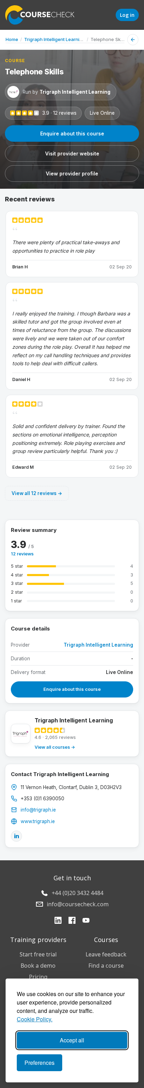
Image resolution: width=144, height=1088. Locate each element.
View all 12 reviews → (37, 493)
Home (12, 39)
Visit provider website (72, 153)
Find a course (106, 965)
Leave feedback (106, 954)
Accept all (72, 1040)
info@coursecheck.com (78, 904)
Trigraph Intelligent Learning (54, 39)
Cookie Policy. (34, 1019)
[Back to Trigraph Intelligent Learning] (132, 39)
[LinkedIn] (16, 836)
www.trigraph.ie (38, 821)
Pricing (38, 977)
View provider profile (72, 173)
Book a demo (38, 965)
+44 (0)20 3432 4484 (77, 893)
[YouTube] (85, 921)
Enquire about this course (72, 133)
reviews (22, 553)
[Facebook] (72, 921)
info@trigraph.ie (38, 810)
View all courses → (55, 747)
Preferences (39, 1063)
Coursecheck (43, 15)
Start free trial (38, 954)
